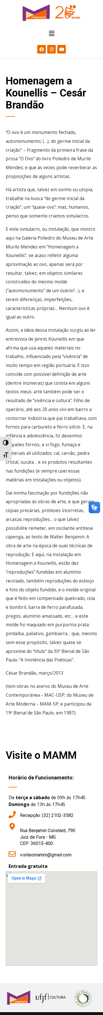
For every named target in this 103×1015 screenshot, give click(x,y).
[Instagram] (51, 49)
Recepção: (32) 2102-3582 (47, 815)
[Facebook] (41, 49)
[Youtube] (61, 49)
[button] (51, 33)
